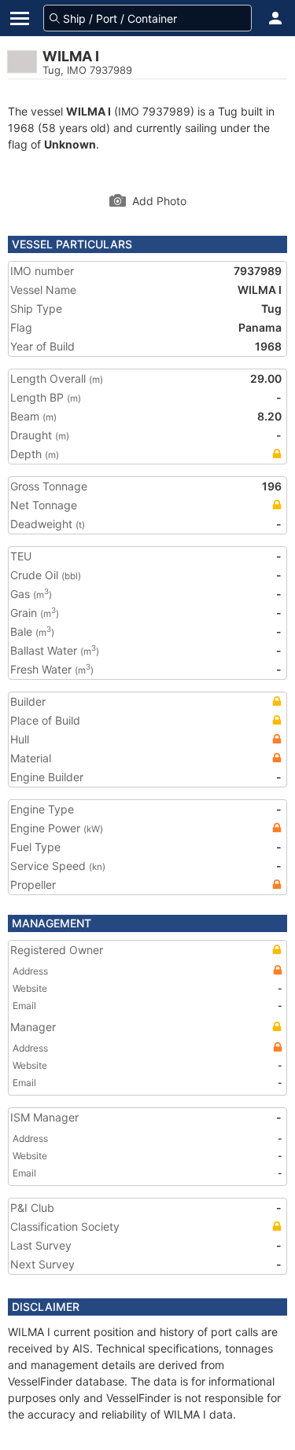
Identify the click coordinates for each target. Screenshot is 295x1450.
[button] (275, 18)
